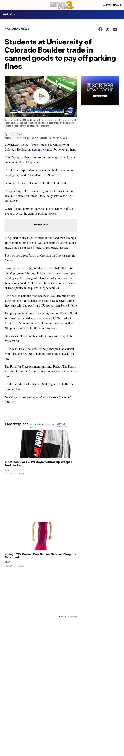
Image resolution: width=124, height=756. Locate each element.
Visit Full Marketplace (63, 425)
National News (17, 28)
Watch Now (111, 5)
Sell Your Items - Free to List (42, 425)
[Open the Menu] (5, 5)
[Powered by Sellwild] (73, 617)
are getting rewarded (40, 149)
